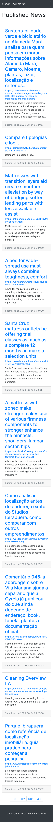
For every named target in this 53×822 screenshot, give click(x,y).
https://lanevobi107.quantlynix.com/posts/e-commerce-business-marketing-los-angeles (26, 691)
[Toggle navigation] (47, 4)
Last (39, 798)
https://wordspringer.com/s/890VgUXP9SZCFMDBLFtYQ (26, 540)
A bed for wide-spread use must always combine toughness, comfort (26, 269)
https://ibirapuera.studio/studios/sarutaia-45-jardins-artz (26, 149)
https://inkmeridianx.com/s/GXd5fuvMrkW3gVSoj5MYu (26, 220)
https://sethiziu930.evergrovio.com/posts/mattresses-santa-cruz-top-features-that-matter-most (26, 454)
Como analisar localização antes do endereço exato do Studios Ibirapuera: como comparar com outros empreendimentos (25, 515)
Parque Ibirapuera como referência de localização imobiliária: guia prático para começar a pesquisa (25, 742)
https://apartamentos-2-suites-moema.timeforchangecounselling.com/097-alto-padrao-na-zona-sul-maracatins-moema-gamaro (26, 94)
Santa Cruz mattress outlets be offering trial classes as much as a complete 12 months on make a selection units (26, 340)
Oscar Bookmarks (13, 4)
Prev (22, 798)
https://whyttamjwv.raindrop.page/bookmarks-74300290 (26, 283)
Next (30, 798)
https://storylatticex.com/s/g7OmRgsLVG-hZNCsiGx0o (26, 638)
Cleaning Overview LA (25, 680)
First (14, 798)
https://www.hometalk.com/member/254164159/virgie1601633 (26, 362)
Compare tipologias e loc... (26, 140)
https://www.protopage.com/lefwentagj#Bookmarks (26, 765)
